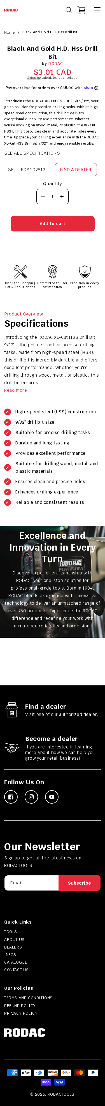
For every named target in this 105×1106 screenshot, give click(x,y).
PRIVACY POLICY (21, 1013)
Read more (15, 390)
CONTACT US (16, 969)
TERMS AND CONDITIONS (28, 997)
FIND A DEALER (76, 169)
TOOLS (10, 931)
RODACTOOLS (61, 1094)
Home (9, 32)
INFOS (10, 954)
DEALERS (13, 947)
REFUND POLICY (20, 1005)
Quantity (52, 184)
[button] (94, 10)
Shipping (34, 78)
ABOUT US (14, 939)
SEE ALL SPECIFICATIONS (32, 153)
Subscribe (79, 883)
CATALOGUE (15, 962)
